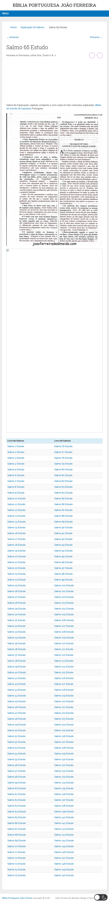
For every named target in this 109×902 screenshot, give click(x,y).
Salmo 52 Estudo (17, 742)
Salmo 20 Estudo (17, 556)
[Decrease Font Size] (100, 55)
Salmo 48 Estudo (17, 718)
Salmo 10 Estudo (17, 498)
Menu (5, 13)
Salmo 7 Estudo (16, 481)
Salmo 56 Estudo (17, 765)
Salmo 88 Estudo (63, 516)
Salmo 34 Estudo (17, 637)
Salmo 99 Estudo (63, 579)
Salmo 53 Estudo (17, 747)
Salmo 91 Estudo (63, 533)
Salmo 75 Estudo (17, 875)
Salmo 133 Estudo (64, 776)
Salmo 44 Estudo (17, 695)
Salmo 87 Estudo (63, 510)
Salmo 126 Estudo (64, 736)
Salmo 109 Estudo (64, 637)
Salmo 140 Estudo (64, 817)
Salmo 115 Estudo (63, 672)
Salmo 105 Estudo (64, 614)
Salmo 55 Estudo (17, 759)
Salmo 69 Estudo (17, 840)
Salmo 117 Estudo (63, 684)
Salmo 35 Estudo (17, 643)
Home (13, 27)
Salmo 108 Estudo (64, 632)
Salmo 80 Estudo (63, 469)
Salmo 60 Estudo (17, 788)
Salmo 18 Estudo (17, 545)
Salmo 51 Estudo (16, 736)
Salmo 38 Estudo (17, 660)
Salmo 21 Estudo (16, 562)
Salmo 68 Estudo (17, 834)
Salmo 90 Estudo (63, 527)
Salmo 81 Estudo (63, 475)
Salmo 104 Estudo (64, 608)
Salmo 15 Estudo (16, 527)
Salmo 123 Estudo (64, 718)
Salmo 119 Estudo (64, 695)
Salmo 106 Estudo (64, 620)
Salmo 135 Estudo (64, 788)
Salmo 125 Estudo (64, 730)
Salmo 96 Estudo (63, 562)
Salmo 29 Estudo (17, 608)
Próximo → (96, 37)
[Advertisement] (54, 81)
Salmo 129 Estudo (64, 753)
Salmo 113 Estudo (63, 660)
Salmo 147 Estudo (64, 858)
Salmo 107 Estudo (64, 626)
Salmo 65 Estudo (17, 817)
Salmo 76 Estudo (63, 446)
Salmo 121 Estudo (63, 707)
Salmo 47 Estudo (17, 713)
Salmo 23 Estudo (17, 574)
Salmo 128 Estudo (64, 747)
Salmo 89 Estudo (63, 521)
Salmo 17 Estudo (16, 539)
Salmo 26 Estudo (17, 591)
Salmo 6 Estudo (16, 475)
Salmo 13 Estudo (16, 516)
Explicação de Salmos (32, 27)
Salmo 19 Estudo (17, 550)
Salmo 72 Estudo (17, 858)
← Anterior (12, 37)
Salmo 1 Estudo (16, 446)
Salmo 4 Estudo (16, 463)
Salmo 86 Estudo (63, 504)
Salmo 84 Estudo (63, 492)
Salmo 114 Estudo (64, 666)
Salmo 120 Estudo (64, 701)
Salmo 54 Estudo (17, 753)
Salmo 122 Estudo (64, 713)
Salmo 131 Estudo (63, 765)
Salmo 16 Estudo (17, 533)
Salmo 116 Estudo (64, 678)
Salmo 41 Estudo (17, 678)
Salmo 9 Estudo (16, 492)
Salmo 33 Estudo (17, 632)
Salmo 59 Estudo (17, 782)
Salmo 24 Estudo (17, 579)
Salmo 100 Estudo (64, 585)
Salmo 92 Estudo (63, 539)
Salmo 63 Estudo (17, 805)
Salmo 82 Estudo (63, 481)
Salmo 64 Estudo (17, 811)
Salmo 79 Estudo (63, 463)
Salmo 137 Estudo (64, 800)
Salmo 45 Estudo (17, 701)
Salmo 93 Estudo (63, 545)
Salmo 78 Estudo (63, 458)
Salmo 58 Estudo (17, 776)
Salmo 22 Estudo (17, 568)
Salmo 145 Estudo (64, 846)
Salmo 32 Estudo (17, 626)
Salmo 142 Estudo (64, 829)
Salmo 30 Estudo (17, 614)
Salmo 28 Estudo (17, 603)
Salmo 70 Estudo (17, 846)
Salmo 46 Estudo (17, 707)
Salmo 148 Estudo (64, 863)
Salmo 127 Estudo (64, 742)
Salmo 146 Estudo (64, 852)
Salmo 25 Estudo (17, 585)
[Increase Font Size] (92, 55)
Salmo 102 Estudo (64, 597)
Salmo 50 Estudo (17, 730)
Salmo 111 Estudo (63, 649)
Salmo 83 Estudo (63, 487)
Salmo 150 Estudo (64, 875)
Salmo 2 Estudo (16, 452)
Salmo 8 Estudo (16, 487)
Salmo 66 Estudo (17, 823)
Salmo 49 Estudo (17, 724)
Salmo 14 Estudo (17, 521)
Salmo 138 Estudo (64, 805)
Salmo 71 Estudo (16, 852)
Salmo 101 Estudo (64, 591)
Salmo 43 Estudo (17, 689)
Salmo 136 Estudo (64, 794)
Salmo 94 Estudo (63, 550)
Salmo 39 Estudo (17, 666)
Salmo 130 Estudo (64, 759)
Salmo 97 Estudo (63, 568)
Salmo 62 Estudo (17, 800)
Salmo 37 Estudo (17, 655)
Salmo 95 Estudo (63, 556)
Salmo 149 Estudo (64, 869)
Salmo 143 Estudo (64, 834)
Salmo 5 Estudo (16, 469)
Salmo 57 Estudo (17, 771)
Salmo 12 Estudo (16, 510)
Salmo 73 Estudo (17, 863)
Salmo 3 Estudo (16, 458)
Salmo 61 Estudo (17, 794)
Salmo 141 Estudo (64, 823)
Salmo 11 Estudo (16, 504)
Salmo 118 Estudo (64, 689)
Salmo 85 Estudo (63, 498)
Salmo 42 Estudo (17, 684)
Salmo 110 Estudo (64, 643)
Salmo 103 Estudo (64, 603)
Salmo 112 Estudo (63, 655)
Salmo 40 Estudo (17, 672)
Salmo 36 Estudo (17, 649)
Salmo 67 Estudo (17, 829)
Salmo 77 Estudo (63, 452)
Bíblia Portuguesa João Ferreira (54, 5)
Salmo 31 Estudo (16, 620)
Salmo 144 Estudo (64, 840)
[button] (101, 897)
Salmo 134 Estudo (64, 782)
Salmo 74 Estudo (17, 869)
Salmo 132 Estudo (64, 771)
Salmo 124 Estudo (64, 724)
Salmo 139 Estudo (64, 811)
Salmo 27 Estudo (17, 597)
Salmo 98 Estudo (63, 574)
